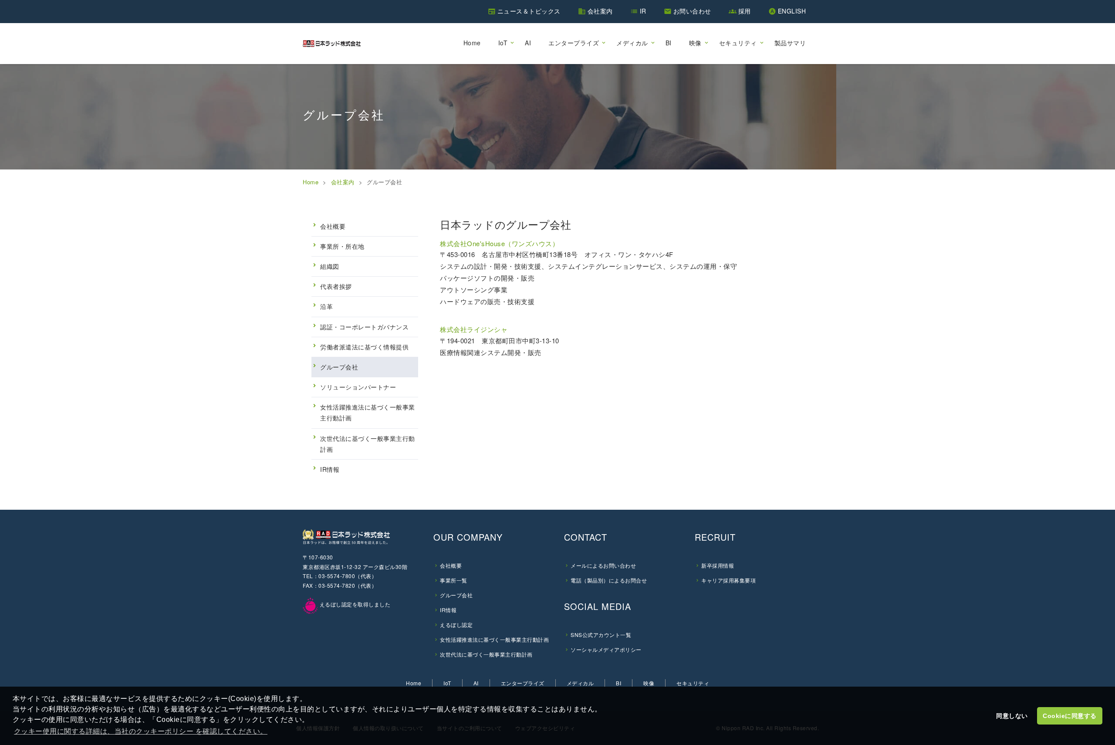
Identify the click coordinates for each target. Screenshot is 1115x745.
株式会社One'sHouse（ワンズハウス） (499, 243)
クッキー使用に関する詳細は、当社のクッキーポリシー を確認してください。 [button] (140, 731)
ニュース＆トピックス (529, 11)
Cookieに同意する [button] (1070, 715)
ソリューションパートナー (358, 387)
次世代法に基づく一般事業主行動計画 (367, 444)
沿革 (326, 306)
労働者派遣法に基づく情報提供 (364, 346)
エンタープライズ (573, 42)
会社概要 (332, 226)
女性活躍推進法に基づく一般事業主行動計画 (367, 412)
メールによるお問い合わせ (603, 565)
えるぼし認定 (456, 624)
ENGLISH (792, 11)
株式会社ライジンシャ (473, 329)
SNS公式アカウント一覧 (601, 634)
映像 (695, 42)
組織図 (329, 266)
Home (472, 42)
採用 (744, 11)
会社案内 (600, 11)
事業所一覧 (453, 580)
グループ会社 (339, 366)
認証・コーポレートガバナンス (364, 326)
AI (528, 42)
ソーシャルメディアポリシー (606, 649)
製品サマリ (790, 42)
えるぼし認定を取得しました (354, 604)
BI (669, 42)
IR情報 (329, 469)
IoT (503, 42)
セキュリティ (738, 42)
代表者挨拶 (336, 286)
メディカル (632, 42)
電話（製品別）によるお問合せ (609, 580)
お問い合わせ (692, 11)
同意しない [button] (1012, 715)
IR (643, 11)
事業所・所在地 (342, 246)
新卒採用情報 (717, 565)
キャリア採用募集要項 (728, 580)
